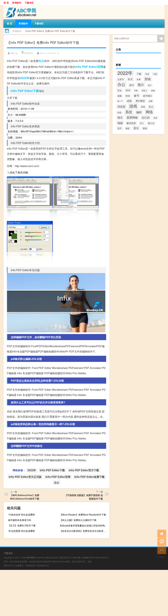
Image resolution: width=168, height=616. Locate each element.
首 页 (6, 2)
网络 (149, 111)
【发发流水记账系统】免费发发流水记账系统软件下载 (84, 530)
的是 (119, 112)
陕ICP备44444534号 (99, 557)
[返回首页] (161, 533)
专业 (147, 73)
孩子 (150, 85)
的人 (151, 106)
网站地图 (77, 557)
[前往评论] (161, 541)
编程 (139, 112)
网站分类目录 (52, 557)
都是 (128, 128)
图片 (141, 84)
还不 (119, 128)
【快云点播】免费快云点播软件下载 (78, 520)
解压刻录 (131, 123)
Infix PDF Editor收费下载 (89, 477)
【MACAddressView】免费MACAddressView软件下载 (24, 496)
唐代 (131, 85)
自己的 (146, 117)
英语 (155, 118)
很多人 (144, 90)
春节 (136, 96)
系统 (128, 111)
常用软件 (16, 2)
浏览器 (121, 106)
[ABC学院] (21, 6)
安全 (119, 90)
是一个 (120, 101)
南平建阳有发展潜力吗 (19, 520)
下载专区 (29, 2)
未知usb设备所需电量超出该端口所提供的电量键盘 (84, 525)
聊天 (120, 117)
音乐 (136, 128)
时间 (128, 95)
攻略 (119, 95)
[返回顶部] (161, 550)
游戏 (133, 106)
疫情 (143, 106)
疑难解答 (86, 557)
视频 (120, 123)
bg (16, 53)
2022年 (25, 78)
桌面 (129, 100)
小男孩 (161, 557)
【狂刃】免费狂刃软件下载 (22, 525)
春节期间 (147, 95)
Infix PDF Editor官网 (89, 67)
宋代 (128, 90)
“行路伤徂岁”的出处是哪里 (21, 514)
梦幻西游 (140, 100)
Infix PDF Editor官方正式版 (25, 477)
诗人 (142, 123)
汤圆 (150, 101)
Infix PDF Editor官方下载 (84, 470)
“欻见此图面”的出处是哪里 (21, 530)
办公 (41, 61)
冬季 (139, 79)
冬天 (130, 79)
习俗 (155, 73)
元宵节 (120, 79)
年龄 (136, 90)
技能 (153, 90)
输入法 (151, 123)
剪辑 (148, 79)
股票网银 (132, 117)
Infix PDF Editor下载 (25, 91)
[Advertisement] (84, 593)
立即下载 (12, 98)
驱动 (145, 128)
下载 (139, 73)
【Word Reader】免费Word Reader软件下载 (83, 514)
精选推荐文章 (65, 557)
